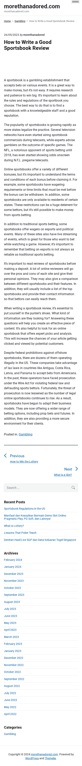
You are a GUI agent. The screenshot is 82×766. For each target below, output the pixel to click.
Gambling (25, 434)
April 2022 (10, 714)
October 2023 (12, 587)
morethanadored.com (44, 754)
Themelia (50, 758)
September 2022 (14, 679)
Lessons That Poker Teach (20, 532)
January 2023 (12, 651)
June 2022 (10, 700)
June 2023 (10, 616)
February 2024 (13, 559)
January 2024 (12, 566)
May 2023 (10, 622)
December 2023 (13, 573)
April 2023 (10, 629)
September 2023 (14, 594)
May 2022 (10, 707)
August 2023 (12, 602)
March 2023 (11, 636)
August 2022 (12, 686)
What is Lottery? (14, 525)
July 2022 (10, 693)
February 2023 (13, 643)
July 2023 (10, 608)
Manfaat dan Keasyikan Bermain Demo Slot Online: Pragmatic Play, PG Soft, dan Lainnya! (35, 517)
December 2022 (13, 657)
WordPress (32, 758)
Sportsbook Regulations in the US (24, 508)
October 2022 (12, 671)
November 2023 (14, 580)
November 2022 (14, 665)
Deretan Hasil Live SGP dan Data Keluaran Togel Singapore (40, 539)
